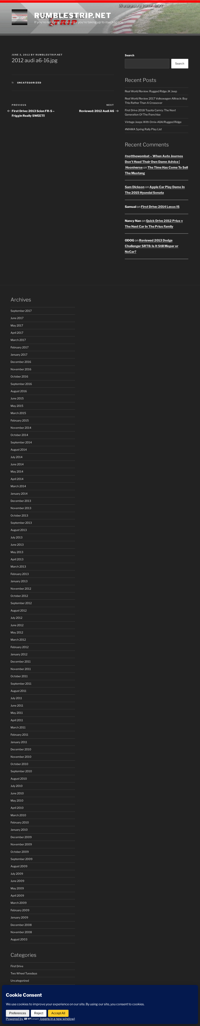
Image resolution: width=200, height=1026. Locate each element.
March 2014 (18, 486)
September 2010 (21, 771)
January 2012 (19, 654)
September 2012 (21, 603)
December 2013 (21, 500)
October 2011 (19, 676)
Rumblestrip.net (73, 15)
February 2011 (19, 734)
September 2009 (21, 859)
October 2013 (19, 515)
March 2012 (18, 639)
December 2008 (21, 924)
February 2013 (20, 574)
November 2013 (21, 508)
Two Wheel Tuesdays (24, 973)
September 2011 (21, 683)
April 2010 (17, 807)
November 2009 (21, 844)
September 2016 (21, 384)
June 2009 (17, 881)
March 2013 (18, 566)
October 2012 (19, 595)
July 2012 (16, 617)
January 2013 (19, 581)
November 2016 (21, 369)
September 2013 (21, 522)
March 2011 (18, 727)
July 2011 (16, 698)
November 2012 (21, 588)
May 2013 (17, 552)
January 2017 (19, 354)
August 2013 (19, 530)
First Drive (17, 966)
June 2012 (17, 625)
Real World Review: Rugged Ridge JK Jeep (151, 91)
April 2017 (17, 332)
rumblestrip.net (49, 54)
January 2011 (19, 742)
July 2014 (16, 457)
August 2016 (19, 391)
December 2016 (21, 361)
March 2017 (18, 340)
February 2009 (20, 910)
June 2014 (17, 464)
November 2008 (21, 932)
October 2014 (19, 435)
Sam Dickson (135, 187)
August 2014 (19, 449)
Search (129, 55)
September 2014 (21, 442)
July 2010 (17, 785)
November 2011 (21, 669)
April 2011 (17, 720)
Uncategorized (29, 82)
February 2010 (20, 822)
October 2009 (20, 851)
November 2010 (21, 756)
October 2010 (19, 764)
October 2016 (19, 376)
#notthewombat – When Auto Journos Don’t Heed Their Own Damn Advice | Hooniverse (154, 161)
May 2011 (17, 712)
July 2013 (16, 537)
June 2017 (17, 318)
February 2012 (20, 647)
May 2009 (17, 888)
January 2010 (19, 829)
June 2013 (17, 544)
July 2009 (17, 873)
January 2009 (19, 917)
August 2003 (19, 939)
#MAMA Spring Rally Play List (143, 129)
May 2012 (17, 632)
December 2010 (21, 749)
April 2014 (17, 479)
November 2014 (21, 427)
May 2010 (17, 800)
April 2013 (17, 559)
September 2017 (21, 310)
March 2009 (19, 902)
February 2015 (20, 420)
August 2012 (19, 610)
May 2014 (17, 471)
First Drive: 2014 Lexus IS (160, 207)
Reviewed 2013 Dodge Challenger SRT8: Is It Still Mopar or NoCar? (151, 246)
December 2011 (21, 661)
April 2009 (17, 895)
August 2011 (18, 690)
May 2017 (17, 325)
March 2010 (18, 815)
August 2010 (19, 778)
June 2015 (17, 398)
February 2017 (20, 347)
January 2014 (19, 493)
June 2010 (17, 793)
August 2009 (19, 866)
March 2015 (18, 413)
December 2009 (21, 837)
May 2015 (17, 405)
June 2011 (17, 705)
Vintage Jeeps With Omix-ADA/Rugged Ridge (153, 122)
